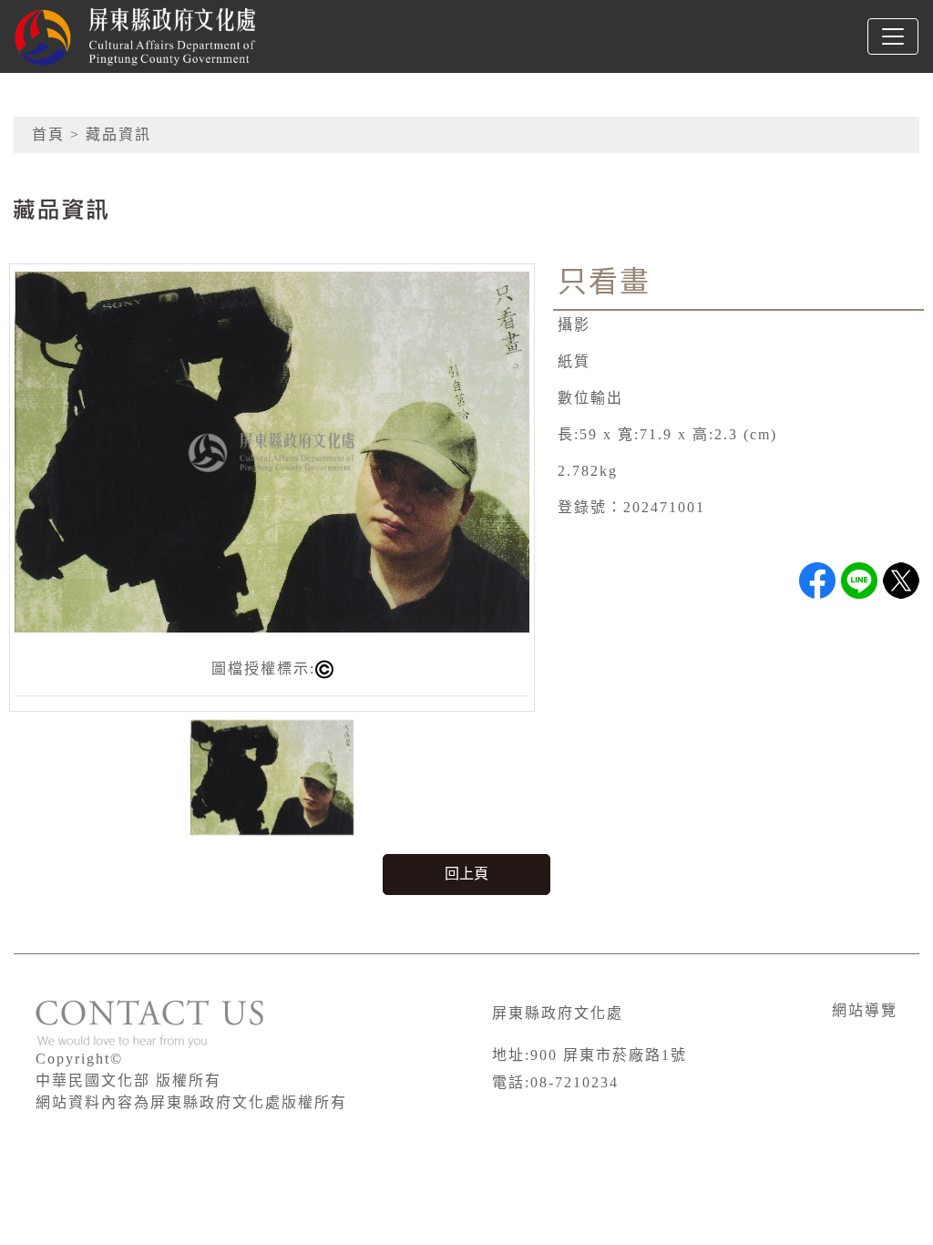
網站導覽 (864, 1010)
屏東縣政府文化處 (557, 1013)
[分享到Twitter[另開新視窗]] (901, 580)
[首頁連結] (160, 36)
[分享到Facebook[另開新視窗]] (817, 580)
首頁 (48, 134)
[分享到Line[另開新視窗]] (859, 580)
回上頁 (466, 873)
